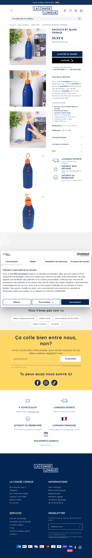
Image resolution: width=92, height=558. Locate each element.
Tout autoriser (75, 302)
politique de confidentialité (71, 365)
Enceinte (55, 324)
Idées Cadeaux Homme (23, 318)
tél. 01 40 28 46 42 (55, 503)
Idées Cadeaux (40, 324)
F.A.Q (12, 528)
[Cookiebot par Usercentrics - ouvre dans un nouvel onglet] (78, 254)
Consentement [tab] (11, 261)
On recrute (14, 503)
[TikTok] (54, 383)
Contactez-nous (33, 412)
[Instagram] (46, 383)
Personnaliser (44, 302)
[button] (11, 10)
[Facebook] (37, 383)
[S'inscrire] (79, 527)
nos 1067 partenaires (19, 274)
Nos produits (23, 25)
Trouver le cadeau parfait (20, 531)
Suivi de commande (18, 518)
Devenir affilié (15, 500)
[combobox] (46, 18)
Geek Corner (45, 318)
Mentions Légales (55, 497)
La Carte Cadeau (16, 525)
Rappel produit (54, 493)
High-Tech (36, 25)
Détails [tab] (33, 261)
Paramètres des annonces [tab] (56, 261)
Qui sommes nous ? (18, 487)
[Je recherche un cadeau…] (79, 18)
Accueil (12, 25)
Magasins (13, 490)
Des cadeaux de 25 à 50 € (67, 318)
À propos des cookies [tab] (80, 261)
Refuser (17, 302)
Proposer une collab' (18, 497)
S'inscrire (70, 359)
